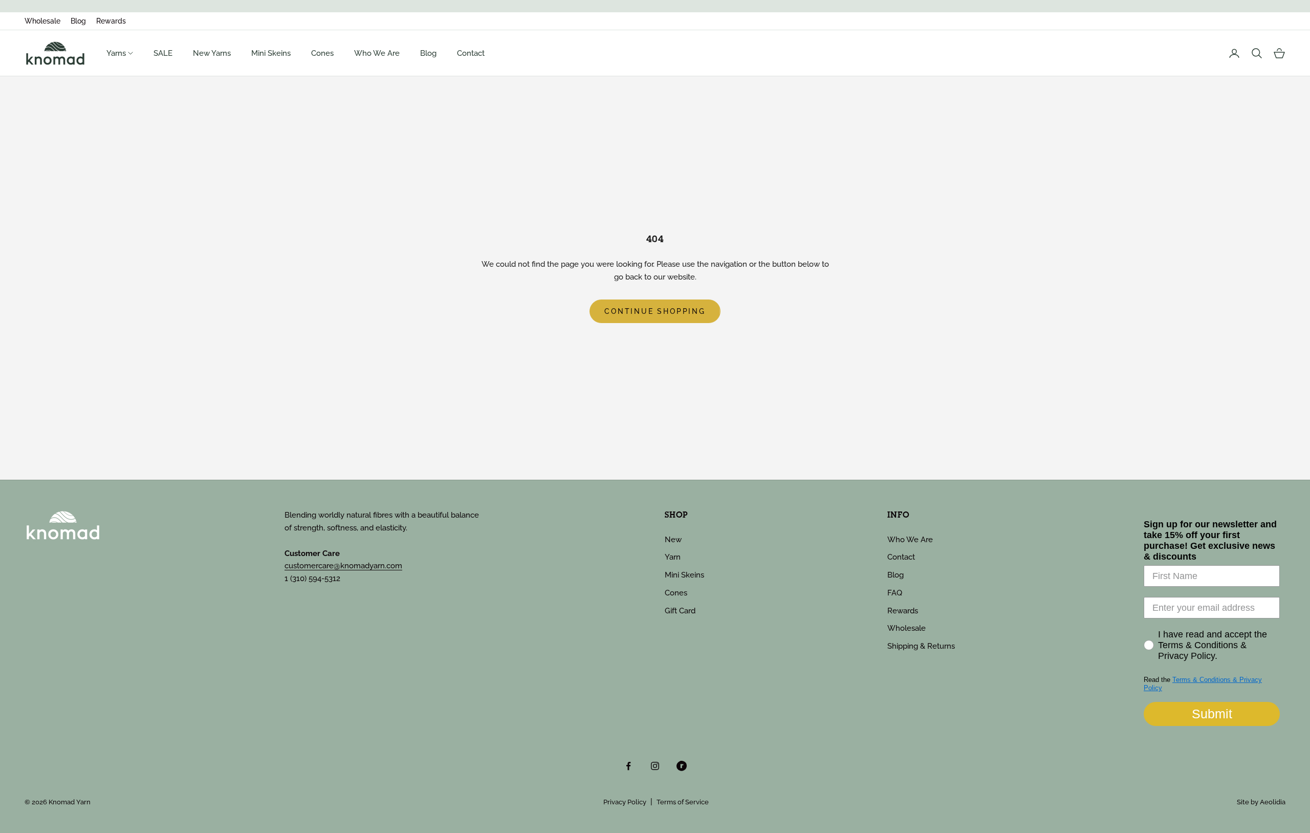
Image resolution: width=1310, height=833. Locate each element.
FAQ (894, 592)
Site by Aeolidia (1261, 802)
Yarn (673, 557)
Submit (1212, 714)
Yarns (117, 53)
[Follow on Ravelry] (681, 766)
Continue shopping (655, 311)
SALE (163, 53)
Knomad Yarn (70, 802)
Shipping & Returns (921, 646)
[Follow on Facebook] (628, 766)
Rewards (111, 21)
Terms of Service (683, 802)
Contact (471, 53)
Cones (322, 53)
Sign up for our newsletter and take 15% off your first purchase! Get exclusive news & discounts (1210, 540)
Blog (78, 21)
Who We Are (377, 53)
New (673, 539)
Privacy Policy (624, 802)
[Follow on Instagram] (655, 766)
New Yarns (212, 53)
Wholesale (42, 21)
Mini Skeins (271, 53)
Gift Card (680, 610)
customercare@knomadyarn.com (343, 565)
